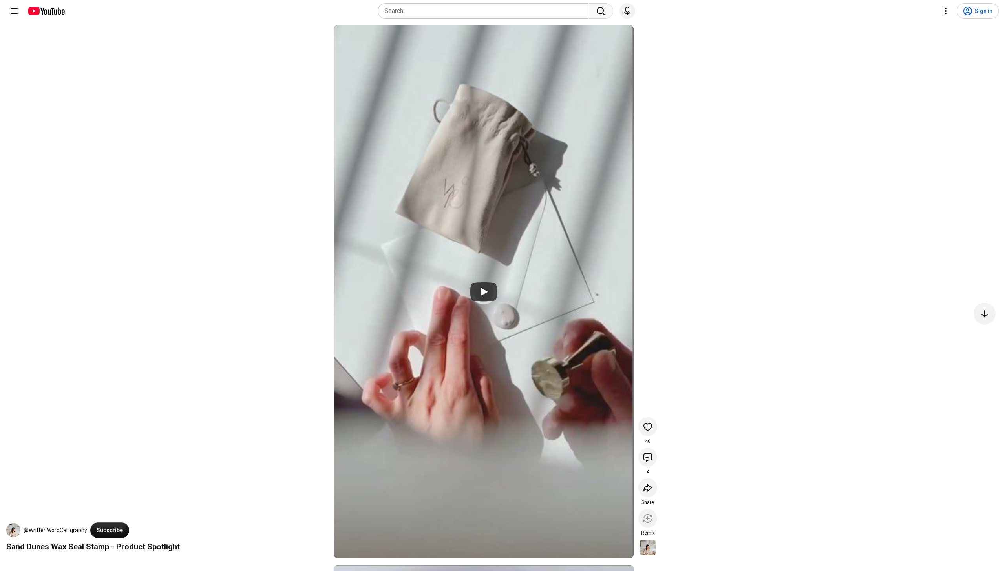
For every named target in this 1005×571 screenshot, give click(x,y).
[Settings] (945, 11)
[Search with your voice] (627, 11)
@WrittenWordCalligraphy (55, 530)
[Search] (600, 11)
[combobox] (485, 11)
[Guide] (14, 11)
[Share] (647, 487)
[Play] (483, 291)
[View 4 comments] (647, 457)
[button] (13, 530)
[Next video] (985, 314)
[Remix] (647, 518)
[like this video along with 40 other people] (647, 426)
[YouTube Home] (46, 11)
